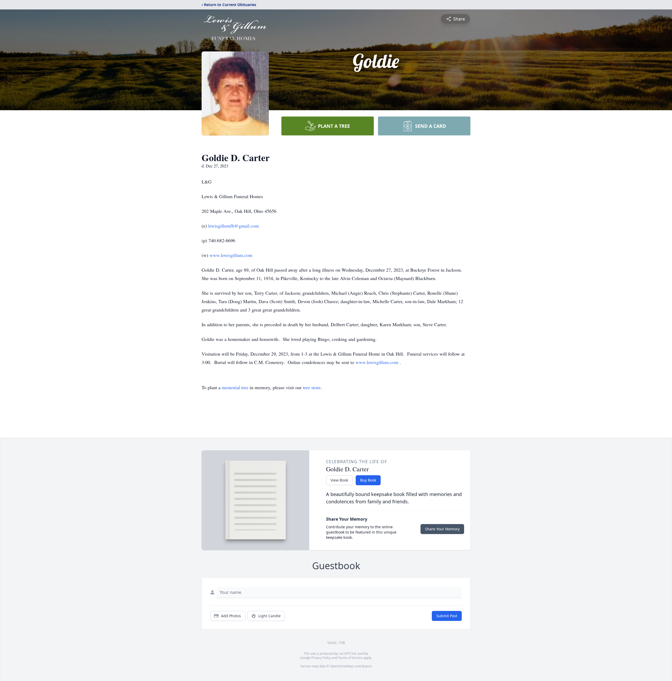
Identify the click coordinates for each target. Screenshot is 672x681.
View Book (339, 480)
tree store (312, 387)
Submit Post (446, 615)
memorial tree (235, 387)
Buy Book (368, 480)
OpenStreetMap (341, 666)
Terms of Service (350, 658)
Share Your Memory (442, 528)
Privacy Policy (321, 658)
